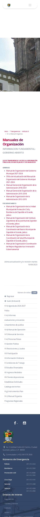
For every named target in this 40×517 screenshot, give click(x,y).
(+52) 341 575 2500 (24, 454)
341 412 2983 (31, 491)
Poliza (6, 310)
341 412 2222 (31, 464)
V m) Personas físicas (12, 339)
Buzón (6, 512)
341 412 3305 (31, 468)
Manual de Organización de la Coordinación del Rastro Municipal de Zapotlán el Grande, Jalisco (21, 229)
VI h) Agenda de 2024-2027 (14, 306)
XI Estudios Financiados (13, 367)
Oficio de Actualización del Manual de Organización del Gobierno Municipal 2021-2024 (21, 179)
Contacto (7, 508)
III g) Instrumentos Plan (13, 391)
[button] (15, 423)
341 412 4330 (31, 488)
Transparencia (15, 131)
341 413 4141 (31, 480)
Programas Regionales (13, 401)
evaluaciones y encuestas (14, 320)
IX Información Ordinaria (14, 358)
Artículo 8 (25, 131)
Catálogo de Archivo (12, 386)
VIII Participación (11, 353)
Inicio (6, 131)
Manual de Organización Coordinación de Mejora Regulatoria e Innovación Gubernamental (21, 246)
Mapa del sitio (9, 499)
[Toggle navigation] (30, 5)
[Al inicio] (9, 5)
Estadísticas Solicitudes (13, 382)
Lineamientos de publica (14, 325)
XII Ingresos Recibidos (13, 372)
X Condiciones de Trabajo (14, 363)
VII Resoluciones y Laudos (14, 348)
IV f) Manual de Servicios (14, 334)
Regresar (10, 296)
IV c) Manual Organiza (13, 396)
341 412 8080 (31, 473)
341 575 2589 (31, 484)
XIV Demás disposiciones (14, 377)
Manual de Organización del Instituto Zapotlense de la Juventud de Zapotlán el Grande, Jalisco (21, 221)
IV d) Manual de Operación (14, 329)
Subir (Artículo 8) (13, 301)
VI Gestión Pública (11, 344)
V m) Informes (10, 315)
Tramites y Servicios (11, 503)
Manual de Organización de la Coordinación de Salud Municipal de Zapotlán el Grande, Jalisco (20, 238)
